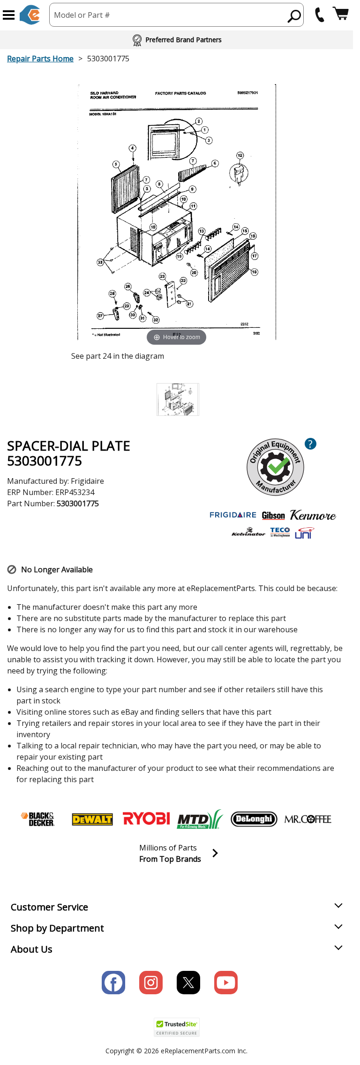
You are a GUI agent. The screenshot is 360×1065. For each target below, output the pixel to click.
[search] (294, 16)
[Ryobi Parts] (146, 819)
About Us (31, 949)
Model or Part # (82, 15)
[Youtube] (226, 982)
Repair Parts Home (40, 58)
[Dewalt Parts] (92, 819)
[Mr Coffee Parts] (308, 819)
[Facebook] (113, 982)
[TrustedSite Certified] (176, 1027)
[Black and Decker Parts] (38, 819)
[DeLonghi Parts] (254, 819)
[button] (9, 15)
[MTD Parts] (200, 819)
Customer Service (49, 907)
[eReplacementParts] (30, 15)
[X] (188, 982)
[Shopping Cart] (340, 14)
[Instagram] (151, 982)
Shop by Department (57, 928)
